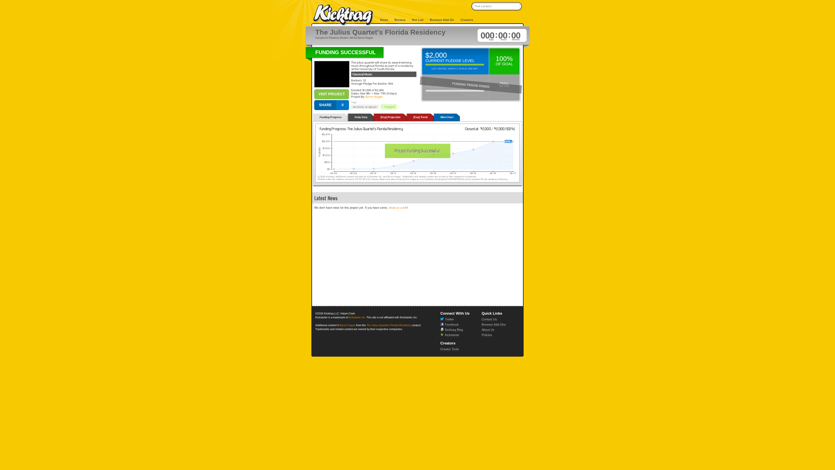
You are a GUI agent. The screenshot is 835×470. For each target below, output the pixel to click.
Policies (487, 335)
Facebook (452, 324)
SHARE (325, 105)
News (384, 20)
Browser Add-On (442, 20)
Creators (467, 20)
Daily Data (361, 117)
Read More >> (472, 95)
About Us (488, 329)
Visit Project (332, 94)
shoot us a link (398, 207)
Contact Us (489, 319)
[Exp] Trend (420, 117)
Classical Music (362, 74)
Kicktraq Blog (454, 329)
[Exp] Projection (390, 117)
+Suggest (389, 107)
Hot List (418, 20)
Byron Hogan (374, 97)
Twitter (449, 319)
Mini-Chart (447, 117)
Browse (400, 20)
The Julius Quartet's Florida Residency (389, 325)
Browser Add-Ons (494, 324)
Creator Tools (449, 349)
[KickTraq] (343, 15)
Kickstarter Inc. (357, 317)
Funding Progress (331, 117)
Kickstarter (452, 335)
